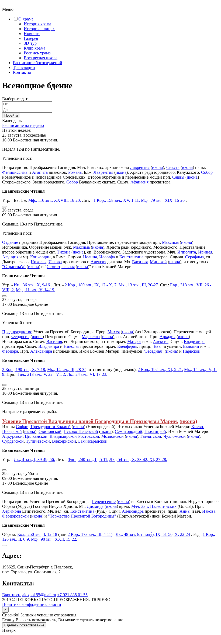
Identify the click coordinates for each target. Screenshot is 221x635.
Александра (41, 351)
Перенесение (104, 501)
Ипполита (186, 252)
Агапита (40, 172)
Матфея (134, 341)
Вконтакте (11, 594)
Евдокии (191, 346)
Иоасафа (107, 257)
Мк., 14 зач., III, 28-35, (67, 369)
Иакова (55, 261)
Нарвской (192, 351)
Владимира (194, 341)
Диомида (95, 506)
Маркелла (91, 336)
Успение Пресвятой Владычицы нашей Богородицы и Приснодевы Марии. (90, 421)
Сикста (172, 167)
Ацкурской (12, 436)
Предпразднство (17, 331)
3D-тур (30, 43)
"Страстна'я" (14, 266)
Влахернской (64, 441)
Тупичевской (38, 441)
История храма (37, 24)
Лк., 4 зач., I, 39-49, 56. (34, 459)
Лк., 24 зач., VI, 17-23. (87, 374)
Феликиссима (14, 172)
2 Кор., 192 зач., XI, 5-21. (160, 369)
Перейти (11, 115)
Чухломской (174, 436)
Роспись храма (37, 53)
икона (157, 167)
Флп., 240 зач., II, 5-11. (88, 459)
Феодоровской (15, 516)
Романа (75, 172)
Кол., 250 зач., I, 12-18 (37, 534)
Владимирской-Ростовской (74, 436)
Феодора (10, 351)
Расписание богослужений (37, 62)
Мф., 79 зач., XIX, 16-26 (163, 200)
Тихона (63, 252)
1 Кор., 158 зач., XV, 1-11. (117, 200)
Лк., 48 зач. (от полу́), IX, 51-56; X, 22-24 (153, 534)
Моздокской (112, 436)
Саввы (178, 177)
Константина (131, 257)
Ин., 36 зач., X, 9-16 (32, 285)
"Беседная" (153, 351)
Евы (157, 346)
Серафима (194, 257)
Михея (114, 331)
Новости (32, 33)
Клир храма (34, 48)
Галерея (31, 38)
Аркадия (167, 336)
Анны (185, 511)
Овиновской (50, 431)
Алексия (98, 261)
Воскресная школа (40, 57)
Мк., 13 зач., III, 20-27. (139, 285)
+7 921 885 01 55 (72, 594)
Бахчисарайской (93, 441)
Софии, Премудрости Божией (43, 426)
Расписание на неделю (23, 125)
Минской (158, 261)
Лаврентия (140, 167)
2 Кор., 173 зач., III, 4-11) (90, 534)
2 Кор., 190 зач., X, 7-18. (24, 369)
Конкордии (40, 257)
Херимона (11, 511)
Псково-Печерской (81, 431)
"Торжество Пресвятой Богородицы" (82, 516)
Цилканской (36, 436)
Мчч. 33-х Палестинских (154, 506)
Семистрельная (61, 266)
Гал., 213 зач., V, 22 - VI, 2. (42, 374)
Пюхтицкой (155, 431)
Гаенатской (150, 436)
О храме (25, 19)
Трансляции (24, 67)
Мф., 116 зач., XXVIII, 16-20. (54, 200)
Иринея (205, 252)
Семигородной (128, 431)
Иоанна (90, 257)
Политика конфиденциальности (31, 604)
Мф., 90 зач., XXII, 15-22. (54, 539)
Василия (140, 261)
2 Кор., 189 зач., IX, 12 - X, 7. (91, 285)
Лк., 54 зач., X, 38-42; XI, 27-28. (138, 459)
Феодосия (20, 336)
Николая (38, 261)
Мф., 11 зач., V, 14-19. (35, 289)
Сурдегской (13, 441)
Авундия (10, 257)
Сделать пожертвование (24, 625)
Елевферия (127, 346)
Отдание (10, 242)
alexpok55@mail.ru (39, 594)
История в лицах (39, 28)
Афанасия (139, 182)
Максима (170, 242)
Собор (207, 172)
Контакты (22, 72)
